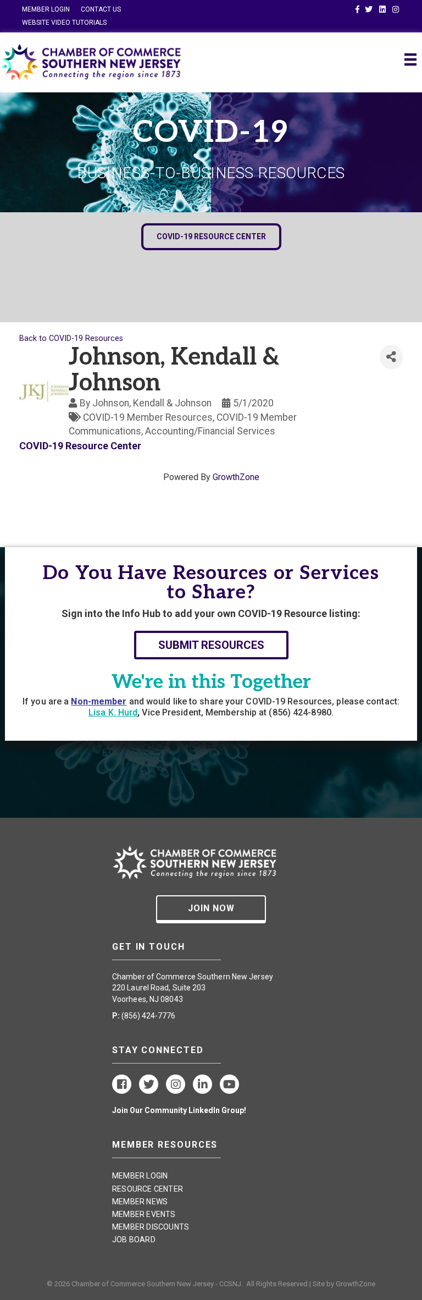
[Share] (391, 357)
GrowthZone (236, 477)
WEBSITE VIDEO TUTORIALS (64, 22)
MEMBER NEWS (140, 1201)
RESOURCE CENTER (147, 1189)
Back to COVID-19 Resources (71, 338)
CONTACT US (101, 9)
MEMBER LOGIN (46, 9)
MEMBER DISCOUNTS (150, 1226)
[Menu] (410, 59)
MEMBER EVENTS (144, 1214)
